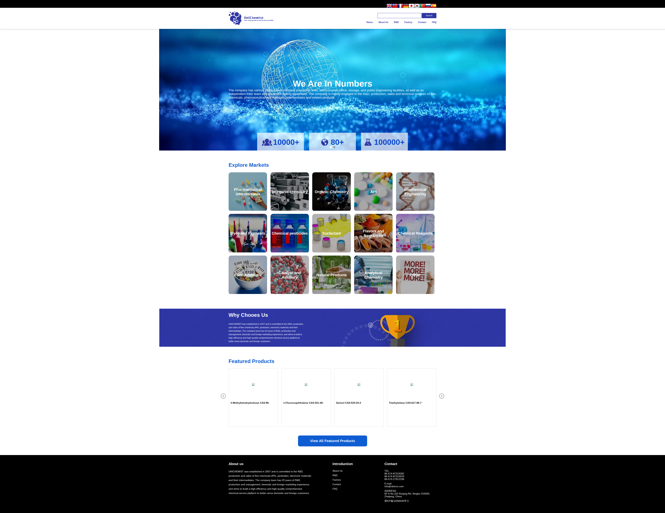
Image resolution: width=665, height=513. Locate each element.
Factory (408, 22)
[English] (389, 6)
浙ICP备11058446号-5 (396, 501)
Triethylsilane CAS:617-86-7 (405, 402)
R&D (396, 22)
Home (369, 22)
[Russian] (428, 6)
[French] (400, 6)
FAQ (434, 22)
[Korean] (417, 6)
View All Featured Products (332, 441)
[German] (406, 6)
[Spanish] (433, 6)
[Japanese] (411, 6)
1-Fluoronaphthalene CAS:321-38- (303, 402)
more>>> (233, 349)
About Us (383, 22)
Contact (422, 22)
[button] (331, 147)
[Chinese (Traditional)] (395, 6)
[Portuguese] (422, 6)
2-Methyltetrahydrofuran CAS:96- (249, 402)
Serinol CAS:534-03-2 (348, 402)
